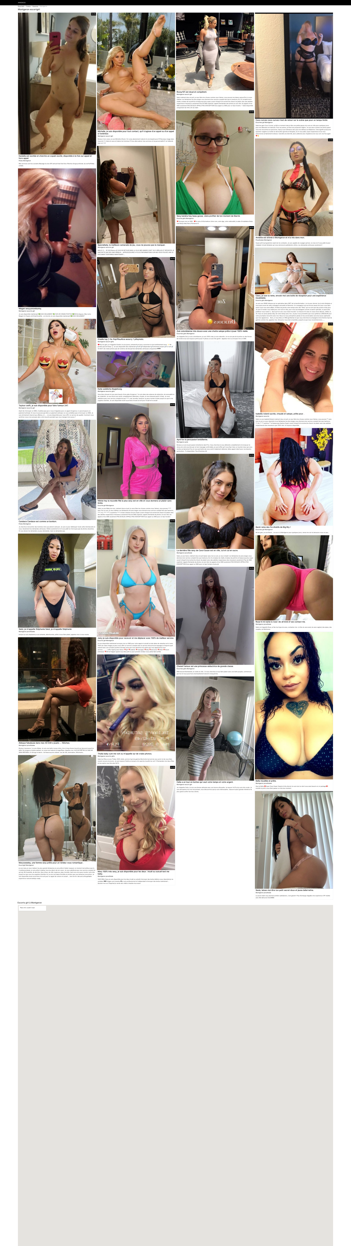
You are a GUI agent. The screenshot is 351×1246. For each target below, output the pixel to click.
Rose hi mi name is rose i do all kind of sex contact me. (280, 622)
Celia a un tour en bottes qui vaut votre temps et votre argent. (205, 782)
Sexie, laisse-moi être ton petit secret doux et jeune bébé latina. (285, 890)
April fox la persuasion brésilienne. (192, 439)
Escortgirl (21, 6)
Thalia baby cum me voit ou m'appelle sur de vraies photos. (125, 754)
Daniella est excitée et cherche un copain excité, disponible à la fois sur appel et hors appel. (55, 157)
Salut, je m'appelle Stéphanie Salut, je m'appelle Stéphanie (45, 629)
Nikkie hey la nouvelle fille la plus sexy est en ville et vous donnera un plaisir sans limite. (134, 502)
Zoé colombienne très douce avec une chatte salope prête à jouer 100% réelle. (212, 331)
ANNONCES (22, 2)
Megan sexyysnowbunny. (30, 308)
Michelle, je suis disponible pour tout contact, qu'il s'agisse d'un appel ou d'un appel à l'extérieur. (136, 132)
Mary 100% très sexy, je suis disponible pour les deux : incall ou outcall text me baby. (133, 872)
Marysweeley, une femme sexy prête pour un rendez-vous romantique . (51, 863)
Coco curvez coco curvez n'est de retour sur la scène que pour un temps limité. (292, 120)
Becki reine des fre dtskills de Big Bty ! (273, 527)
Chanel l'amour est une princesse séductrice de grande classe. (205, 666)
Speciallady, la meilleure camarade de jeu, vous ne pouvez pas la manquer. (131, 245)
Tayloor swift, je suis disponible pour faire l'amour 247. (43, 405)
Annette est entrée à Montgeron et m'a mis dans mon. (280, 237)
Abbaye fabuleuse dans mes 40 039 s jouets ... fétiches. (44, 743)
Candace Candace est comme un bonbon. (38, 521)
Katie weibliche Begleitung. (110, 389)
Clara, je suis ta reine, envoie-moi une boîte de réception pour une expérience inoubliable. (291, 296)
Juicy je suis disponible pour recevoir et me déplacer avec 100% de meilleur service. (136, 638)
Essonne (35, 6)
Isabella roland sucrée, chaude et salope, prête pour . (280, 414)
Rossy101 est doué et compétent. (192, 92)
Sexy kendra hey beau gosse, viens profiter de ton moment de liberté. (208, 216)
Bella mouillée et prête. (266, 781)
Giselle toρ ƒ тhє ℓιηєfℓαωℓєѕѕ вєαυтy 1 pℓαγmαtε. (121, 339)
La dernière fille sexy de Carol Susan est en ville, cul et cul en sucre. (207, 550)
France (28, 6)
